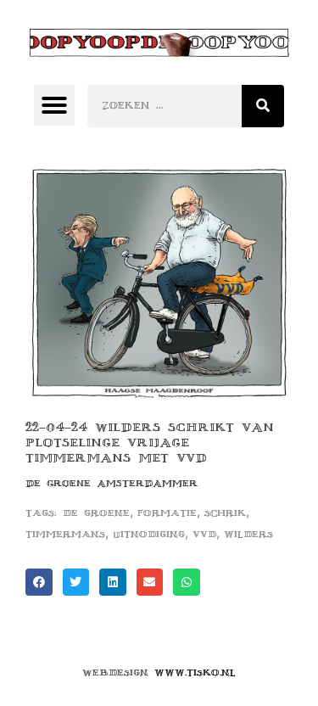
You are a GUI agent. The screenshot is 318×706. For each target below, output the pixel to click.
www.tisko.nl (195, 672)
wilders (248, 534)
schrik (225, 513)
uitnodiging (149, 534)
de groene (96, 513)
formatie (167, 513)
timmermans (65, 534)
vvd (204, 534)
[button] (54, 105)
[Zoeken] (263, 106)
